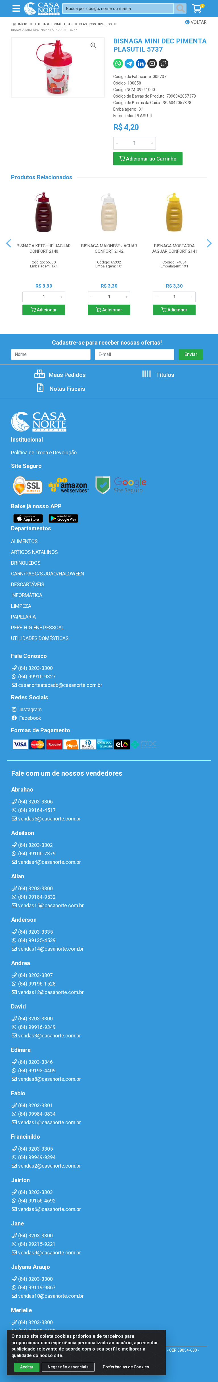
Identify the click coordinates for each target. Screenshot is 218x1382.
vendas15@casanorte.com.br (51, 905)
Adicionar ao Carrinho (151, 159)
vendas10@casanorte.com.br (51, 1296)
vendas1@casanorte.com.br (49, 1122)
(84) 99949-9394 (37, 1157)
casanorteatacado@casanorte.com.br (60, 685)
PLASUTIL (144, 115)
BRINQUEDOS (26, 563)
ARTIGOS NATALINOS (34, 552)
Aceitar (26, 1367)
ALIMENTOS (24, 541)
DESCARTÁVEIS (27, 584)
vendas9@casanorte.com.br (49, 1253)
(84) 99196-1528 (37, 984)
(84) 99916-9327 (37, 677)
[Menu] (16, 8)
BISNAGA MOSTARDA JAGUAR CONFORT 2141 (174, 248)
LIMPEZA (21, 606)
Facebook (29, 718)
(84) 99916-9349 (37, 1027)
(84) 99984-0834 (37, 1114)
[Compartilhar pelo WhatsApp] (118, 63)
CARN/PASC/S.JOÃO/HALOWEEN (47, 574)
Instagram (30, 709)
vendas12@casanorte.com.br (51, 992)
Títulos (164, 375)
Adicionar (46, 310)
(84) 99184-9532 (37, 897)
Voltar (198, 22)
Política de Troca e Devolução (44, 452)
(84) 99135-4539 (37, 940)
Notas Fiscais (66, 388)
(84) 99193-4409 (37, 1070)
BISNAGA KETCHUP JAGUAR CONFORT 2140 (44, 248)
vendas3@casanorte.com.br (49, 1036)
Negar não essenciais (68, 1367)
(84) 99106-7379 (37, 853)
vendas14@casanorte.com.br (51, 949)
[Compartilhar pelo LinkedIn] (141, 63)
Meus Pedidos (66, 375)
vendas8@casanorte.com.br (49, 1079)
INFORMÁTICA (26, 595)
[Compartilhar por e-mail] (152, 63)
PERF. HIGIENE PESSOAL (37, 627)
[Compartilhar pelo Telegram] (129, 63)
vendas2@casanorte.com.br (49, 1166)
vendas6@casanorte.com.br (49, 1209)
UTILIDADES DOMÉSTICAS (40, 638)
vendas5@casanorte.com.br (49, 819)
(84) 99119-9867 (37, 1287)
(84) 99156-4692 (37, 1201)
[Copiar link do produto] (163, 63)
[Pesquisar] (182, 8)
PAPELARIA (23, 617)
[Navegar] (8, 243)
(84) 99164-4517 (37, 810)
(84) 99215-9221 (37, 1244)
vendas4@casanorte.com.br (49, 862)
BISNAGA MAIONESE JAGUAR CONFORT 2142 (109, 248)
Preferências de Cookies (126, 1367)
